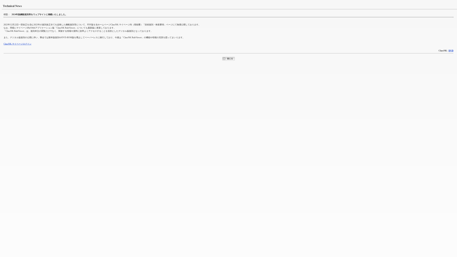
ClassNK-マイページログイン (17, 44)
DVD (451, 50)
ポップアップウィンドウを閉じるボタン (228, 59)
